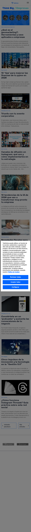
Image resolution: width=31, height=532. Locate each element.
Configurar (15, 287)
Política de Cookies (14, 272)
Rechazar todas (15, 277)
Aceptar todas (15, 282)
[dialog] (15, 266)
